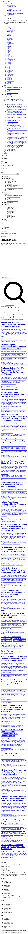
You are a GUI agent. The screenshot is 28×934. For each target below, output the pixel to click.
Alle (4, 307)
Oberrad (8, 66)
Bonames (9, 34)
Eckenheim (9, 38)
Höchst (8, 54)
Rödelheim (9, 73)
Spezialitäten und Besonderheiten (14, 195)
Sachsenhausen (10, 74)
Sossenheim (9, 79)
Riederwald (9, 71)
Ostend (8, 67)
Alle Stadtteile (7, 26)
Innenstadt (9, 55)
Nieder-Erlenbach (11, 59)
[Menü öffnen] (6, 163)
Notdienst (9, 182)
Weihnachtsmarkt (11, 216)
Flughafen (9, 42)
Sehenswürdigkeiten (8, 94)
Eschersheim (10, 39)
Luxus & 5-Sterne (11, 211)
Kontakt (5, 228)
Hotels (5, 135)
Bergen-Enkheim (11, 30)
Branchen (6, 153)
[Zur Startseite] (6, 870)
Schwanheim (10, 75)
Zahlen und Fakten (11, 180)
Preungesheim (10, 70)
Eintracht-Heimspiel (11, 217)
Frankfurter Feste (8, 918)
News (4, 312)
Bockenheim (10, 32)
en (2, 161)
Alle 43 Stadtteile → (5, 897)
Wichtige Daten (7, 3)
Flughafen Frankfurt (11, 181)
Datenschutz (6, 227)
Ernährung (19, 312)
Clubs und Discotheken (12, 201)
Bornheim (9, 35)
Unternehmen (16, 310)
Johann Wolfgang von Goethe (14, 185)
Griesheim (9, 47)
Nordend (9, 65)
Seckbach (9, 77)
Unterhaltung (6, 310)
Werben (2, 163)
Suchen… (3, 156)
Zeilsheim (9, 83)
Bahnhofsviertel (10, 28)
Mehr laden (3, 868)
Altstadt (8, 27)
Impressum (6, 225)
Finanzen (4, 316)
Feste (5, 85)
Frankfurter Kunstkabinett (10, 925)
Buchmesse (9, 215)
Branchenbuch (7, 926)
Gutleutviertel (10, 48)
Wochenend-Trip (10, 207)
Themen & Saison (8, 921)
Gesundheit (20, 314)
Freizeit (5, 86)
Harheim (9, 50)
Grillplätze (9, 198)
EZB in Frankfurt (11, 186)
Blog (5, 152)
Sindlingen (9, 78)
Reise (12, 314)
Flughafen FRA (10, 212)
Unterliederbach (10, 81)
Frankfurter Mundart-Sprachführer (15, 188)
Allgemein (18, 307)
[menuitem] (11, 5)
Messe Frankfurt (10, 213)
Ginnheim (9, 46)
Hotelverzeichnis (10, 205)
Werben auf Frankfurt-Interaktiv (8, 233)
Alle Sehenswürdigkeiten (9, 104)
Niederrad (9, 62)
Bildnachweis (15, 932)
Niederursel (9, 63)
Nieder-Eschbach (11, 60)
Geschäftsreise (10, 208)
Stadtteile (6, 15)
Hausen (8, 51)
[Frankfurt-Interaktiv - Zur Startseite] (6, 1)
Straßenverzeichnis (8, 922)
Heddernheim (10, 52)
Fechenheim (9, 40)
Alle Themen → (19, 104)
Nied (8, 58)
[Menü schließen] (12, 165)
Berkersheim (10, 31)
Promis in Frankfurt (8, 923)
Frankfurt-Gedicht (11, 189)
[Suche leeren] (17, 174)
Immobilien (5, 314)
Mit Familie (9, 209)
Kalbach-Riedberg (11, 56)
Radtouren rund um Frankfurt (13, 197)
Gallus (8, 44)
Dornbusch (9, 36)
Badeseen (9, 199)
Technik (11, 316)
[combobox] (14, 156)
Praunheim (9, 69)
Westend (9, 82)
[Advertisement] (14, 261)
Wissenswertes (7, 919)
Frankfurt (11, 312)
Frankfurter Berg (10, 43)
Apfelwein (9, 184)
